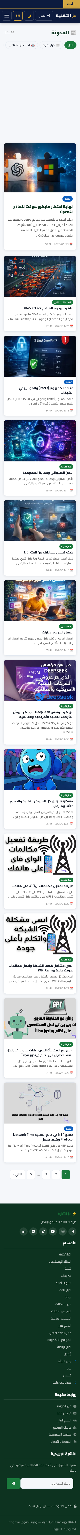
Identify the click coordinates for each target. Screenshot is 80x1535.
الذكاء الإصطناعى (60, 1261)
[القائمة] (7, 16)
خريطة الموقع (62, 1427)
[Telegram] (33, 1231)
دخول (42, 15)
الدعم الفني (64, 1420)
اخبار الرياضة (64, 1347)
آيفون (67, 1354)
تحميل (67, 1375)
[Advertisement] (40, 97)
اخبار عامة (65, 1290)
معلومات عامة (61, 1382)
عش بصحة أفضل (60, 1333)
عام (69, 1368)
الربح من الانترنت (61, 1311)
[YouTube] (53, 1231)
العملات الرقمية (61, 1318)
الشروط (57, 1529)
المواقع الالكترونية (59, 1340)
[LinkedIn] (24, 1231)
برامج (68, 1297)
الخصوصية (70, 1529)
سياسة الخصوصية (60, 1434)
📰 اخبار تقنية (51, 45)
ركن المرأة (64, 1361)
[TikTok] (43, 1231)
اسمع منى (64, 1325)
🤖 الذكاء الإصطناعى (22, 45)
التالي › (17, 1174)
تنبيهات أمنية (63, 1283)
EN (18, 15)
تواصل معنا (64, 1413)
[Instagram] (63, 1231)
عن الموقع (64, 1406)
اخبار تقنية (65, 1254)
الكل (70, 45)
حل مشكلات (63, 1304)
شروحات (66, 1276)
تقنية (68, 1268)
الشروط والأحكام (60, 1442)
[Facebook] (72, 1231)
